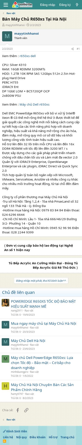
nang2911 (17, 310)
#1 (78, 49)
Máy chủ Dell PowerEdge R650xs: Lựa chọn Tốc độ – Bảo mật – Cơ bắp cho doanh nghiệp (42, 362)
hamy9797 (17, 394)
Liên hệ (8, 437)
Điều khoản (38, 437)
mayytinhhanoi (15, 25)
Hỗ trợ (53, 437)
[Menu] (6, 5)
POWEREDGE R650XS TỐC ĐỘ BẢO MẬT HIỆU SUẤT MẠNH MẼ (43, 304)
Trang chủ (67, 437)
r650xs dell (28, 56)
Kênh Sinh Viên (16, 431)
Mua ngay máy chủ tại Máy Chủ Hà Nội (43, 323)
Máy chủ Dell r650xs (34, 104)
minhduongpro (19, 372)
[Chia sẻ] (72, 49)
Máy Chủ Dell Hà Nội (28, 340)
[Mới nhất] (77, 5)
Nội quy (21, 437)
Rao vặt (29, 310)
